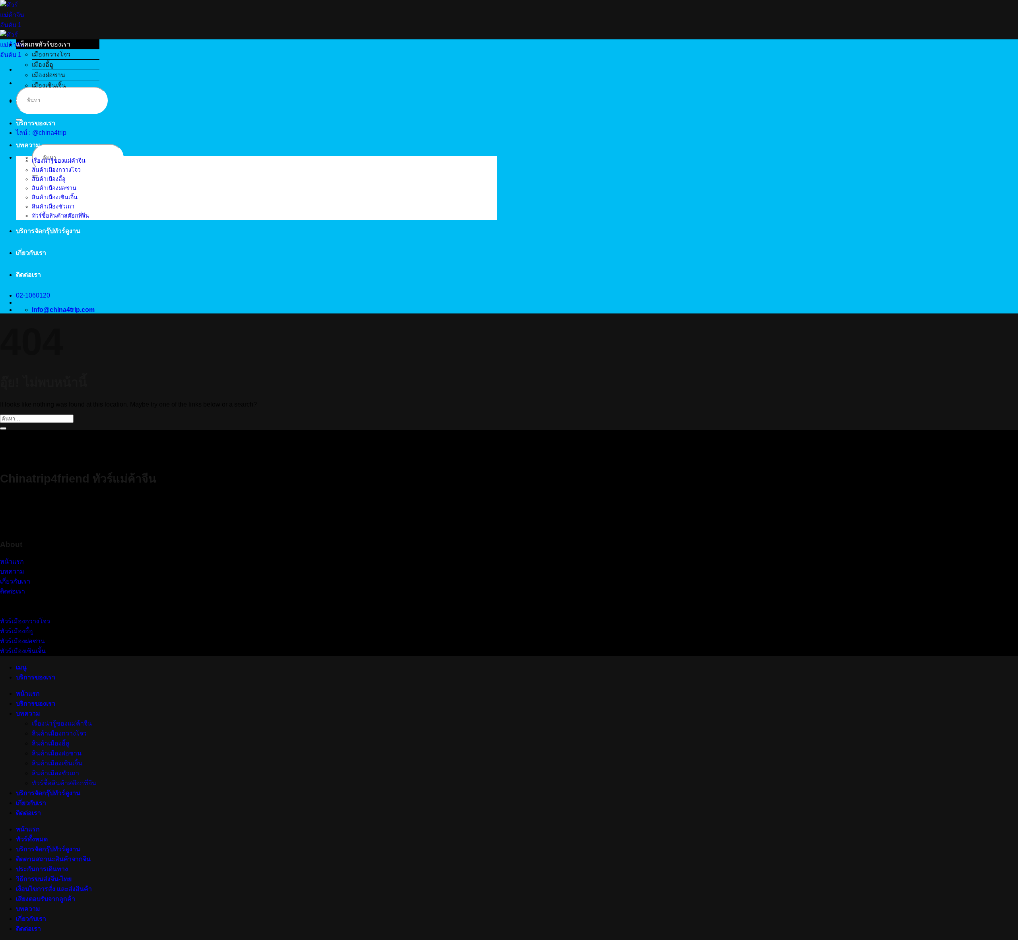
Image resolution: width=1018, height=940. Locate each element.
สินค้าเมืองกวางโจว (56, 170)
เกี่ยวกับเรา (31, 252)
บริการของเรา (35, 123)
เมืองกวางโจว (51, 54)
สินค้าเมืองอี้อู (49, 179)
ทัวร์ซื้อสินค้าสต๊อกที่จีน (60, 215)
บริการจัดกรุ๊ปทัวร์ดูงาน (48, 231)
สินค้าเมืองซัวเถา (53, 206)
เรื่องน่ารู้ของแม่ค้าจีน (58, 161)
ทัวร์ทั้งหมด (32, 839)
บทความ (28, 145)
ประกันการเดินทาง (42, 869)
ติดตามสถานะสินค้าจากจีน (53, 859)
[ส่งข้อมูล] (3, 428)
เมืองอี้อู (42, 64)
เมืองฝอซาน (48, 75)
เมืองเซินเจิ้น (49, 85)
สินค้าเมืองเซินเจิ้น (55, 197)
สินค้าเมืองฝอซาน (54, 188)
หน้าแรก (28, 101)
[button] (57, 44)
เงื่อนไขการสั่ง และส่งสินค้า (54, 889)
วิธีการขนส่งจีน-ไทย (44, 879)
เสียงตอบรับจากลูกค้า (45, 898)
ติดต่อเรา (28, 274)
